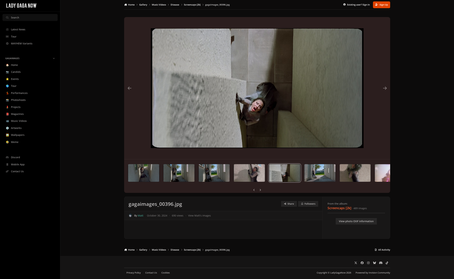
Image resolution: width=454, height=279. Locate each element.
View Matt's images (199, 215)
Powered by (373, 272)
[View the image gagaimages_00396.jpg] (284, 173)
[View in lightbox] (257, 88)
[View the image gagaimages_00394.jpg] (355, 173)
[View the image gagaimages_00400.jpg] (143, 173)
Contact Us (151, 272)
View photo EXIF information (356, 221)
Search (15, 17)
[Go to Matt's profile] (130, 215)
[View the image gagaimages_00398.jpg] (214, 173)
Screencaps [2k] (339, 208)
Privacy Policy (133, 272)
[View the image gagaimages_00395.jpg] (320, 173)
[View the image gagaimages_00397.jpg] (249, 173)
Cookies (165, 272)
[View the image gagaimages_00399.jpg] (179, 173)
